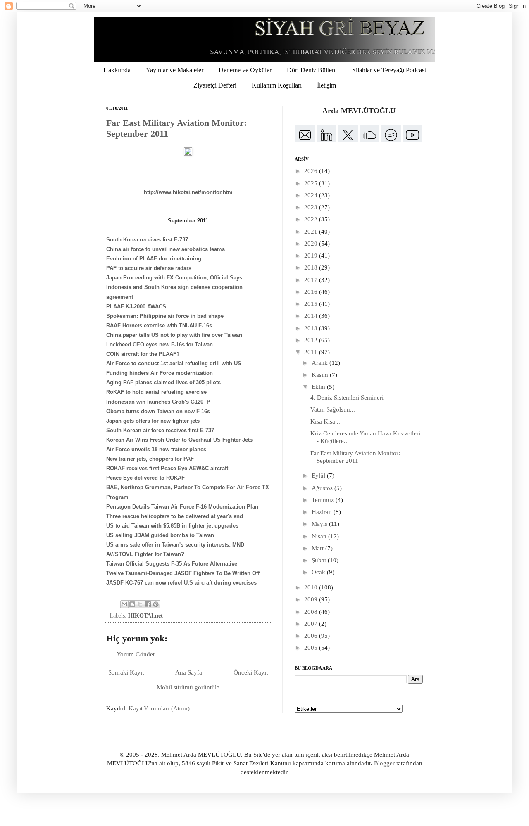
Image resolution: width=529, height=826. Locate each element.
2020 (311, 243)
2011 (311, 352)
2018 (311, 267)
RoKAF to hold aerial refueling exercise (156, 392)
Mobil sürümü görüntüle (188, 687)
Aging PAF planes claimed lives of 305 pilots (163, 382)
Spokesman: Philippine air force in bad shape (165, 316)
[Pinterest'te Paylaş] (156, 604)
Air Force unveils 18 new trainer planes (156, 449)
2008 (311, 611)
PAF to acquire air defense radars (148, 268)
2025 (311, 183)
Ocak (319, 572)
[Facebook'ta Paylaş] (148, 604)
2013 (311, 328)
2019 (311, 255)
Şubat (320, 560)
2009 (311, 599)
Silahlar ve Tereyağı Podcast (389, 69)
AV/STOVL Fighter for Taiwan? (145, 554)
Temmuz (324, 500)
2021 (311, 231)
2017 (311, 280)
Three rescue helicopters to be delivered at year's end (174, 516)
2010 (311, 587)
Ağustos (323, 488)
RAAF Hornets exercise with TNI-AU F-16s (159, 325)
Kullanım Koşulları (277, 85)
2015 (311, 304)
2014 (311, 315)
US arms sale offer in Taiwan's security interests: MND (175, 545)
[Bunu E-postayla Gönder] (124, 604)
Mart (318, 548)
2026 (311, 171)
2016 (311, 292)
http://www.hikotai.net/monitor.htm (188, 192)
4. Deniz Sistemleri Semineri (347, 397)
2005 (311, 647)
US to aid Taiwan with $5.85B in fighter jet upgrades (172, 526)
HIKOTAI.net (145, 616)
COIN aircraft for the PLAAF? (143, 354)
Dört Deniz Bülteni (312, 69)
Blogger (384, 763)
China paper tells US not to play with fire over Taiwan (174, 335)
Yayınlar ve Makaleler (174, 69)
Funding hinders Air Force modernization (159, 373)
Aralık (320, 363)
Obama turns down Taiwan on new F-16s (158, 411)
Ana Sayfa (188, 672)
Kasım (321, 375)
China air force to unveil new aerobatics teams (165, 249)
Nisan (320, 536)
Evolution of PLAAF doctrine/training (153, 259)
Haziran (323, 512)
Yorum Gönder (136, 654)
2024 (311, 195)
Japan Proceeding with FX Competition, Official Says (174, 278)
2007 (311, 623)
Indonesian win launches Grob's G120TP (158, 402)
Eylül (319, 475)
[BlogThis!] (132, 604)
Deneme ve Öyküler (245, 69)
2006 (311, 635)
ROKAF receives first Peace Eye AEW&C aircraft (167, 468)
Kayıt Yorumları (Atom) (159, 708)
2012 (311, 340)
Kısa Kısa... (325, 421)
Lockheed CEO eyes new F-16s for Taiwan (159, 344)
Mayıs (320, 524)
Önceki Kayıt (251, 672)
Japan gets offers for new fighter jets (153, 421)
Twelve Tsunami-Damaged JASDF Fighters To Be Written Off (183, 573)
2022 (311, 219)
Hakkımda (117, 69)
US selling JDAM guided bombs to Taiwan (160, 535)
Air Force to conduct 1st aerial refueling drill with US (173, 363)
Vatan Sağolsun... (332, 409)
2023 (311, 207)
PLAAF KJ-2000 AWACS (136, 306)
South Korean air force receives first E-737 (160, 430)
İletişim (326, 85)
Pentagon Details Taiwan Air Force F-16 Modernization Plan (182, 507)
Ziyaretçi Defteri (214, 85)
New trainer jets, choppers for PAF (150, 459)
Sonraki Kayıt (126, 672)
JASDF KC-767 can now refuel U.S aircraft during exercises (181, 583)
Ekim (319, 386)
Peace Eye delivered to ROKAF (145, 478)
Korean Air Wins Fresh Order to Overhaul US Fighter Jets (179, 440)
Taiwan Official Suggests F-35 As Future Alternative (171, 564)
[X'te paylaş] (140, 604)
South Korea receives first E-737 (147, 240)
